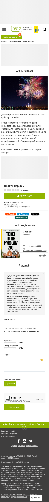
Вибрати (11, 384)
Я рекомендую (25, 196)
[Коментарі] (44, 255)
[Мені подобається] (40, 255)
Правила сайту (28, 495)
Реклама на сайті (8, 431)
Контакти (21, 446)
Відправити (14, 407)
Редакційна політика (19, 497)
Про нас (14, 446)
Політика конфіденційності (11, 495)
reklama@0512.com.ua (10, 458)
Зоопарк (27, 231)
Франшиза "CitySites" (9, 434)
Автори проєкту (32, 446)
